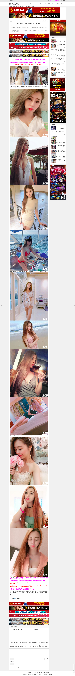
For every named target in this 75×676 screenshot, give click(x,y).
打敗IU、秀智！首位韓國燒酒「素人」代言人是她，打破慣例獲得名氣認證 (60, 46)
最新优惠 (45, 3)
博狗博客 (15, 598)
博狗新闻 (53, 3)
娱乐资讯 (13, 6)
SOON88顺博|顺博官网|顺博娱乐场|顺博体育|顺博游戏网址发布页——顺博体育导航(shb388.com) (28, 64)
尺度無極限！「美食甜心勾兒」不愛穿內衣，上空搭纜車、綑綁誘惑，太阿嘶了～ (14, 643)
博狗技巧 (49, 3)
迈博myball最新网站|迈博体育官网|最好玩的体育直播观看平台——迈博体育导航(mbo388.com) (27, 62)
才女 (57, 136)
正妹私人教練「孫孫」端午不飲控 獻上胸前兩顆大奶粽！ (60, 60)
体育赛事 (61, 3)
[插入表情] (45, 659)
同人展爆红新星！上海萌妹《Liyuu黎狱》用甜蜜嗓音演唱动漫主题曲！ (60, 55)
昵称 (12, 659)
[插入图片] (47, 659)
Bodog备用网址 (35, 3)
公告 (48, 0)
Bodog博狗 (33, 629)
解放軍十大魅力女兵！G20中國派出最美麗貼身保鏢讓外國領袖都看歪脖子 (34, 643)
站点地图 (41, 673)
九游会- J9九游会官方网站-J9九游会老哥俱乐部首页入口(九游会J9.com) (23, 589)
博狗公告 (41, 3)
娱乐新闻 (57, 3)
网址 (11, 664)
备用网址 (64, 0)
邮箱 (12, 662)
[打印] (40, 21)
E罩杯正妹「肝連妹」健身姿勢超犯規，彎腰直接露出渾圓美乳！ (60, 151)
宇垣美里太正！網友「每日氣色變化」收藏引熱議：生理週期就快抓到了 (60, 41)
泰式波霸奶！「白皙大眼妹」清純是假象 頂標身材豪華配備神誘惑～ (43, 643)
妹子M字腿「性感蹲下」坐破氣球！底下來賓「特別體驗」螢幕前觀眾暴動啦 (60, 142)
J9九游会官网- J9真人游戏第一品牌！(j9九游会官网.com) (20, 588)
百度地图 (44, 673)
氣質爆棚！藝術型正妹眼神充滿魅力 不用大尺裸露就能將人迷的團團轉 (60, 50)
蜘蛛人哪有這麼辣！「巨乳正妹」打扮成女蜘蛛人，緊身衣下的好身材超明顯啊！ (60, 161)
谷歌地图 (47, 673)
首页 (30, 3)
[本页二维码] (73, 672)
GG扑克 (60, 0)
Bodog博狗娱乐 (13, 3)
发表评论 (44, 20)
